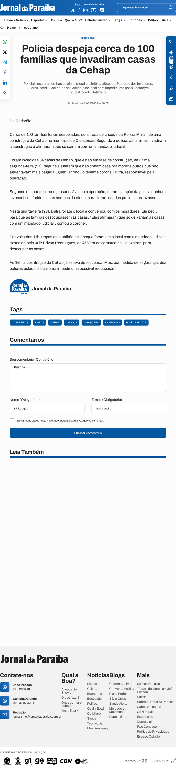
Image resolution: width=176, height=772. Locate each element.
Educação (94, 698)
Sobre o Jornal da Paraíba (155, 702)
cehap (54, 322)
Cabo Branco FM (149, 707)
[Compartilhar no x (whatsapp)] (5, 52)
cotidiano (31, 27)
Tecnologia (95, 723)
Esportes (37, 20)
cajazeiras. (20, 322)
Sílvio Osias (117, 698)
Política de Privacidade (153, 731)
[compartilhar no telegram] (5, 62)
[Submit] (171, 7)
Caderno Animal (120, 684)
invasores (91, 322)
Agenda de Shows (69, 691)
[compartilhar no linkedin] (5, 82)
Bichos (92, 684)
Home (11, 27)
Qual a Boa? (73, 20)
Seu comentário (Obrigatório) (32, 359)
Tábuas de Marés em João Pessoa (155, 690)
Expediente (145, 716)
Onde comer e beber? (71, 704)
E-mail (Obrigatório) (106, 399)
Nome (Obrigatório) (25, 399)
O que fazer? (70, 697)
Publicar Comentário (88, 433)
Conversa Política (121, 688)
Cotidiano (94, 713)
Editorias (135, 20)
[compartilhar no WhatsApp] (5, 42)
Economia (94, 693)
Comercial (144, 721)
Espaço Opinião (148, 736)
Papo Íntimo (117, 716)
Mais (164, 20)
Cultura (92, 688)
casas (39, 322)
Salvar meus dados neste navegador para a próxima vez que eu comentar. (60, 420)
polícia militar (136, 322)
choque (71, 322)
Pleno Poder (118, 693)
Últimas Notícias (16, 20)
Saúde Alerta (118, 703)
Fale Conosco (147, 726)
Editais (153, 20)
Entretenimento (96, 20)
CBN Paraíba (146, 711)
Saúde (91, 718)
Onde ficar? (69, 710)
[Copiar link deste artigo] (5, 93)
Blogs (118, 20)
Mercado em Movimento (118, 710)
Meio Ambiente (97, 728)
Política (56, 20)
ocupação (112, 322)
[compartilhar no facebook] (5, 72)
